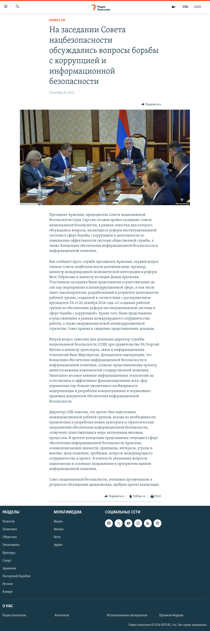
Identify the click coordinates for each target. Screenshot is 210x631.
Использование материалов (127, 615)
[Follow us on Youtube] (128, 523)
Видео (58, 521)
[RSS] (148, 523)
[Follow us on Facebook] (109, 523)
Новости (57, 20)
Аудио (58, 545)
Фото (57, 537)
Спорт (6, 560)
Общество (9, 537)
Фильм (58, 529)
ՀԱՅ (197, 7)
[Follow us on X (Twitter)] (118, 523)
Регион (7, 584)
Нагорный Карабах (16, 576)
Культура (8, 552)
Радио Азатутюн (14, 615)
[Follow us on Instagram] (138, 523)
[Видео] (173, 7)
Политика (9, 529)
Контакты (62, 615)
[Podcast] (157, 523)
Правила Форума (171, 615)
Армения (9, 568)
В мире (7, 591)
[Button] (151, 104)
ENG (185, 7)
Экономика (10, 545)
